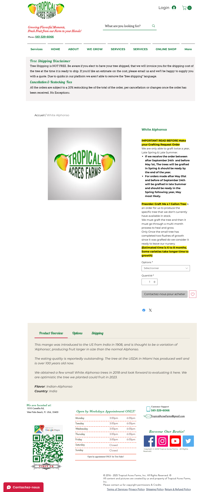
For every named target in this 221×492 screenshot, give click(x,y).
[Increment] (155, 282)
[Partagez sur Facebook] (144, 310)
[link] (51, 333)
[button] (187, 8)
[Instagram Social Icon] (162, 441)
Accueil (40, 115)
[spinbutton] (149, 282)
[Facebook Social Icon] (149, 441)
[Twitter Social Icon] (188, 441)
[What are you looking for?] (153, 26)
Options (147, 262)
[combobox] (166, 268)
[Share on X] (150, 310)
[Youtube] (175, 441)
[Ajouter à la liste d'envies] (192, 294)
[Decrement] (144, 282)
